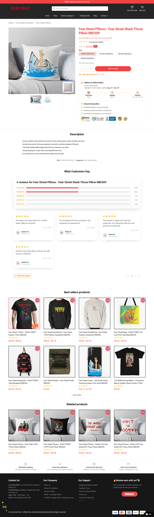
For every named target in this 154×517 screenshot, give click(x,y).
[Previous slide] (12, 60)
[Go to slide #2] (47, 99)
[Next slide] (71, 60)
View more (77, 395)
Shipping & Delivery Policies (88, 485)
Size (80, 50)
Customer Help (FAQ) (86, 498)
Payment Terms (84, 488)
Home (10, 23)
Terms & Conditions (51, 488)
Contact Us (83, 494)
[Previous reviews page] (128, 276)
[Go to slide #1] (36, 99)
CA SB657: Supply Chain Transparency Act (59, 498)
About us (47, 485)
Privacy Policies (49, 491)
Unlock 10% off (5, 507)
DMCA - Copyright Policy (52, 494)
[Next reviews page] (139, 276)
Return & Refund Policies (87, 491)
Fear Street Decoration (24, 23)
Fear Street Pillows (43, 23)
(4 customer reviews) (96, 42)
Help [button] (150, 514)
